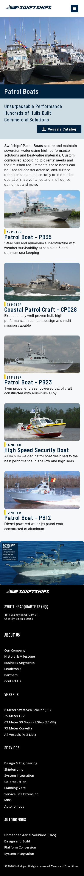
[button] (74, 8)
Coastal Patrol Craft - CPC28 (40, 309)
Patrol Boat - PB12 (27, 517)
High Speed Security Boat (36, 449)
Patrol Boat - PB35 (28, 236)
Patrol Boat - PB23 (28, 382)
